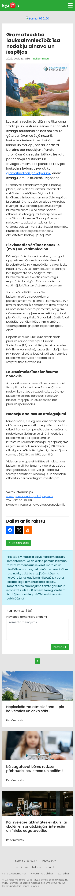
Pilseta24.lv (49, 860)
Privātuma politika (42, 873)
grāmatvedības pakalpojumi (28, 173)
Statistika (63, 873)
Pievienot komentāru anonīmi (26, 617)
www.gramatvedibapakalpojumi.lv (29, 496)
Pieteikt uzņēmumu (14, 873)
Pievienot (60, 647)
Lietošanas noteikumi (28, 867)
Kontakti (51, 867)
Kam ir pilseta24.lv (26, 860)
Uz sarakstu (20, 543)
